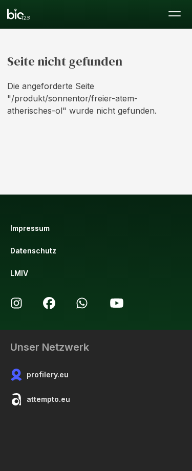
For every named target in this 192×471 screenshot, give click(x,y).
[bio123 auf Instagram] (16, 303)
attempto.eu (48, 399)
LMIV (19, 273)
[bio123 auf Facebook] (49, 303)
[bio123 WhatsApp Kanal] (82, 303)
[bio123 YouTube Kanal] (117, 303)
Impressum (30, 228)
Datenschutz (33, 250)
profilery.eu (48, 374)
